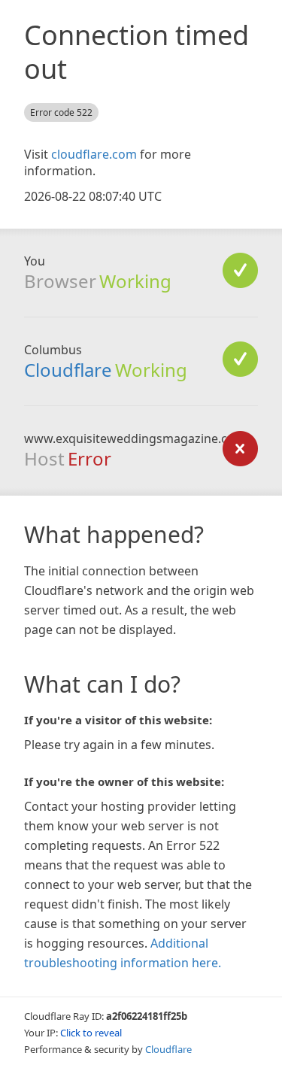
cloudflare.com (94, 154)
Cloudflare (68, 369)
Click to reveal (91, 1032)
